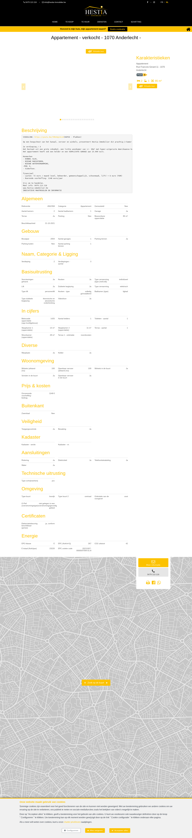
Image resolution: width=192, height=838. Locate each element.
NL (167, 2)
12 (80, 119)
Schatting (136, 22)
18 (91, 119)
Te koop (69, 22)
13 (82, 119)
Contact (118, 22)
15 (86, 119)
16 (88, 119)
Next (130, 86)
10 (77, 119)
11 (78, 119)
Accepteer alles (121, 830)
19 (93, 119)
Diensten (101, 22)
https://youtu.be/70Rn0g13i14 (49, 137)
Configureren (72, 830)
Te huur (85, 22)
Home (55, 22)
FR (162, 2)
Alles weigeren (96, 830)
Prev (23, 86)
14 (84, 119)
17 (89, 119)
